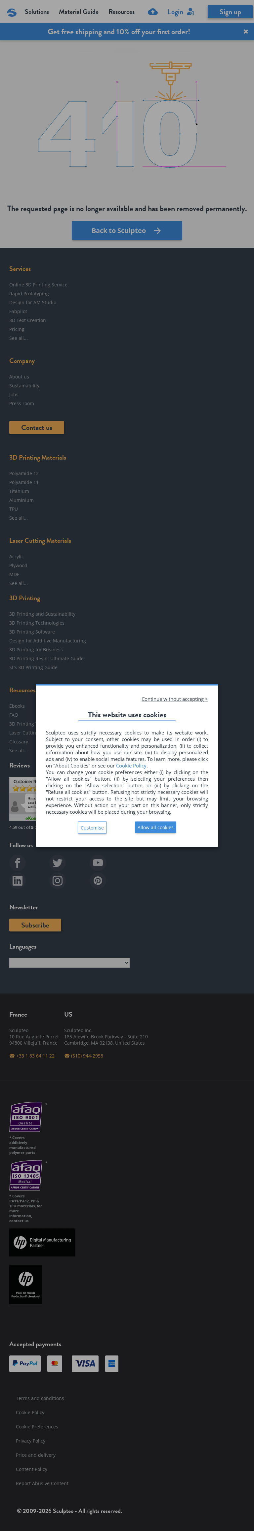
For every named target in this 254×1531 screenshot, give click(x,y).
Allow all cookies (156, 827)
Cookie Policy (131, 765)
